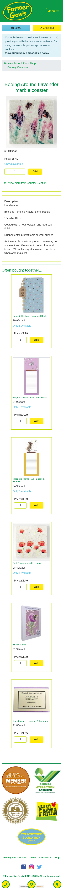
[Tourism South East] (16, 780)
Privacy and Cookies (14, 857)
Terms (32, 857)
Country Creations (17, 67)
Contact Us (45, 857)
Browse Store (12, 63)
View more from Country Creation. (27, 183)
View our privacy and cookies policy (27, 53)
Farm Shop (29, 63)
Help (57, 857)
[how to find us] (57, 884)
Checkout (48, 27)
